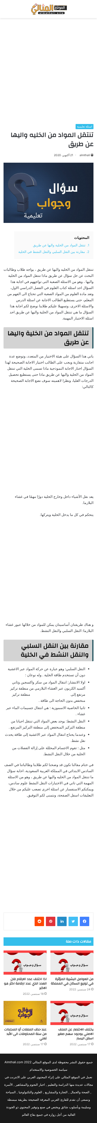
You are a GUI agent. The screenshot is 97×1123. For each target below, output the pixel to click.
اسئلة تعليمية (84, 126)
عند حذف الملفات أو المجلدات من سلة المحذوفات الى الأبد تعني (25, 1033)
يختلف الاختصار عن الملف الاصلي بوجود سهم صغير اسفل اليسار (75, 1033)
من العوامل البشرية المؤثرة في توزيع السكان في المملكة (72, 981)
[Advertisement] (48, 71)
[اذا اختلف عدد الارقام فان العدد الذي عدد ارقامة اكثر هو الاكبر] (25, 962)
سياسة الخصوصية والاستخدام (48, 1069)
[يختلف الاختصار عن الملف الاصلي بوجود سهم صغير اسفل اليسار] (71, 1013)
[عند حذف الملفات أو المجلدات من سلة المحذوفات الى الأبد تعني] (25, 1013)
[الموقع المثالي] (48, 9)
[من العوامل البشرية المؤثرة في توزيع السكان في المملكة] (71, 962)
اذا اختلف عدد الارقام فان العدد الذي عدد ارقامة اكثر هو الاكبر (25, 983)
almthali (85, 155)
